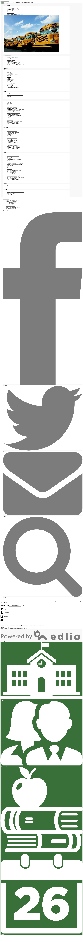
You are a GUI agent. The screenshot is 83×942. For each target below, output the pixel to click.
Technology (9, 86)
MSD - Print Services (11, 171)
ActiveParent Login (11, 129)
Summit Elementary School (11, 201)
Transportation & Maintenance (13, 87)
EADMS (9, 162)
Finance (8, 78)
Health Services (10, 80)
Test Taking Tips (10, 117)
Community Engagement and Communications (16, 82)
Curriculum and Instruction (12, 74)
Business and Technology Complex (13, 207)
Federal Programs (10, 75)
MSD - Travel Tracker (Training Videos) (15, 177)
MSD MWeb (9, 157)
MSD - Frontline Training (12, 172)
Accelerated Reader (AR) (12, 107)
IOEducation (9, 103)
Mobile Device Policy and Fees (13, 146)
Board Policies (10, 11)
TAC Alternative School (11, 208)
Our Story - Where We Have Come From (15, 192)
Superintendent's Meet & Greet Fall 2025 (15, 64)
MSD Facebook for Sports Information (15, 95)
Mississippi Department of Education (14, 164)
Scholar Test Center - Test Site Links (14, 121)
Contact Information (8, 619)
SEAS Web (9, 169)
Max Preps (9, 93)
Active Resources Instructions (13, 156)
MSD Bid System (10, 13)
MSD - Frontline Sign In (12, 173)
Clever (8, 104)
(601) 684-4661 (24, 628)
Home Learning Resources (12, 122)
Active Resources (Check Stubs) (13, 154)
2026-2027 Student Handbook (13, 123)
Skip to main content (5, 1)
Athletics (9, 72)
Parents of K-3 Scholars (12, 138)
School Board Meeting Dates (13, 9)
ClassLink (9, 102)
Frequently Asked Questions (13, 132)
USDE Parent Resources (12, 140)
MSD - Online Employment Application (15, 174)
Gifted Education (10, 79)
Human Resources (11, 81)
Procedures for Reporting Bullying (14, 111)
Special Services (10, 85)
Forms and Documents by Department (15, 163)
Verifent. (42, 625)
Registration (6, 609)
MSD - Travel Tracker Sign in (13, 176)
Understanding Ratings (11, 193)
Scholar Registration (11, 135)
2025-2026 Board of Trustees (13, 8)
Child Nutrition (10, 73)
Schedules (9, 96)
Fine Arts (9, 77)
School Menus (10, 106)
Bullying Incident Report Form (13, 113)
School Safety (10, 84)
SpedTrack (9, 166)
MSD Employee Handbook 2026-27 (14, 170)
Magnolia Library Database (12, 108)
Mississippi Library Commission (13, 110)
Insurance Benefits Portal (12, 178)
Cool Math (9, 116)
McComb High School (10, 206)
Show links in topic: (5, 605)
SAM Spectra (10, 165)
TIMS (8, 167)
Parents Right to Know (11, 133)
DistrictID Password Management (14, 115)
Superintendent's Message (12, 57)
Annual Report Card (11, 60)
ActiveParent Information (12, 131)
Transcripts (9, 185)
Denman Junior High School (11, 204)
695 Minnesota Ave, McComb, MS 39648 (9, 628)
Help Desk (9, 158)
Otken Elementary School (11, 202)
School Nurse (10, 141)
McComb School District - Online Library (15, 109)
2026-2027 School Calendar (13, 63)
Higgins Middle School (10, 203)
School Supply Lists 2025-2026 (13, 147)
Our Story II (9, 194)
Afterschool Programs (11, 118)
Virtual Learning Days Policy (13, 145)
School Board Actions (11, 10)
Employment (6, 612)
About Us (9, 58)
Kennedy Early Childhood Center (13, 200)
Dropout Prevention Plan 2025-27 (14, 62)
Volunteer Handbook (11, 144)
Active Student (10, 120)
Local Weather (10, 139)
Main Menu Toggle (4, 3)
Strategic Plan (10, 61)
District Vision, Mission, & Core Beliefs (15, 14)
